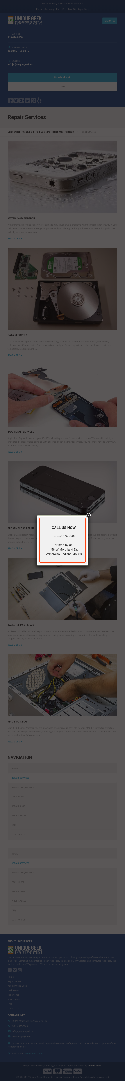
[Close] (88, 515)
